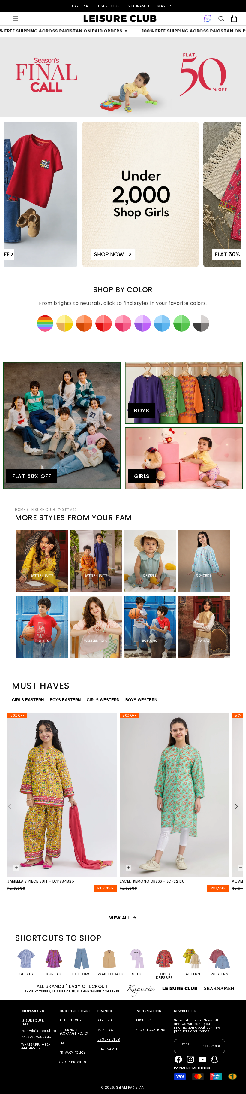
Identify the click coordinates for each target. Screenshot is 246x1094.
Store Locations (150, 1030)
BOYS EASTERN (65, 700)
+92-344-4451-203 (36, 1046)
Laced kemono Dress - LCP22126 (152, 881)
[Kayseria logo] (120, 18)
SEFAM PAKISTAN (130, 1087)
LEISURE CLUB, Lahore (32, 1022)
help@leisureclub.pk (38, 1031)
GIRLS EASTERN (28, 700)
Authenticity (70, 1021)
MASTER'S (166, 6)
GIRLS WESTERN (103, 700)
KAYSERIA (80, 6)
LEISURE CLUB (108, 6)
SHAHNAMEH (138, 6)
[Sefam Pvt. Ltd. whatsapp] (208, 18)
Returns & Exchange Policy (74, 1032)
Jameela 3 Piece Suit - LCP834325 (41, 881)
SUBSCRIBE (212, 1046)
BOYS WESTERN (141, 700)
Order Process (72, 1062)
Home (20, 509)
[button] (15, 18)
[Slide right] (236, 806)
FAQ (62, 1043)
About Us (144, 1021)
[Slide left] (9, 806)
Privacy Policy (72, 1052)
